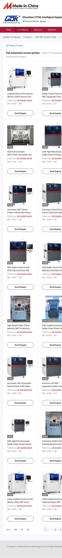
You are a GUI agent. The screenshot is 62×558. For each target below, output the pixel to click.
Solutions (52, 29)
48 (28, 529)
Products (24, 29)
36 (22, 529)
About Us (38, 29)
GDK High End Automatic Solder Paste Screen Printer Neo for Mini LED (19, 444)
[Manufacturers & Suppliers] (21, 5)
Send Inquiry (20, 113)
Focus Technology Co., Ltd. (36, 546)
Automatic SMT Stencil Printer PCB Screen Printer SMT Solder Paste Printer (19, 212)
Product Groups (15, 45)
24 (15, 529)
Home (8, 29)
